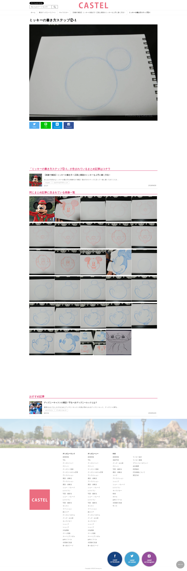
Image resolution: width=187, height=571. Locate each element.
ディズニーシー (68, 463)
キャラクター (67, 521)
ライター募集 (137, 460)
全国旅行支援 (67, 542)
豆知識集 (66, 530)
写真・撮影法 (67, 494)
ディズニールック (61, 410)
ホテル (115, 497)
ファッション (67, 509)
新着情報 (66, 457)
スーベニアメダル (69, 536)
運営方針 (136, 475)
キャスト (66, 506)
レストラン (66, 490)
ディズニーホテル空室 (70, 472)
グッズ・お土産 (68, 518)
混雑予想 (116, 460)
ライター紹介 (137, 457)
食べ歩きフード (68, 545)
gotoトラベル (67, 539)
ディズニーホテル (69, 515)
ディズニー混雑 (68, 469)
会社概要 (136, 466)
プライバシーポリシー (140, 463)
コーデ (115, 475)
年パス (115, 506)
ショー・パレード (69, 487)
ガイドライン (49, 410)
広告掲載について (139, 472)
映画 (114, 494)
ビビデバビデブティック (61, 182)
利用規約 (136, 469)
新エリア (66, 512)
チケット (66, 466)
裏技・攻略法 (67, 478)
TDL (64, 460)
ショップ (66, 524)
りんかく (47, 182)
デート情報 (66, 533)
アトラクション (68, 475)
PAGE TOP (180, 564)
